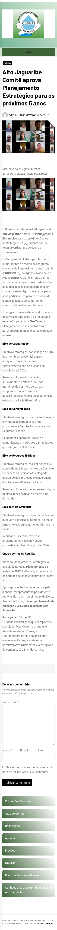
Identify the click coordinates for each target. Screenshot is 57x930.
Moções (10, 850)
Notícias (7, 63)
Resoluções (12, 826)
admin (13, 115)
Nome (7, 750)
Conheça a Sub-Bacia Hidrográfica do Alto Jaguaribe (28, 890)
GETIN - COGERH (45, 924)
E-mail (25, 750)
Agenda (10, 838)
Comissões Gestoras (18, 801)
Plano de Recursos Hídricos (22, 875)
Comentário (10, 702)
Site (40, 750)
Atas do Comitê (15, 813)
